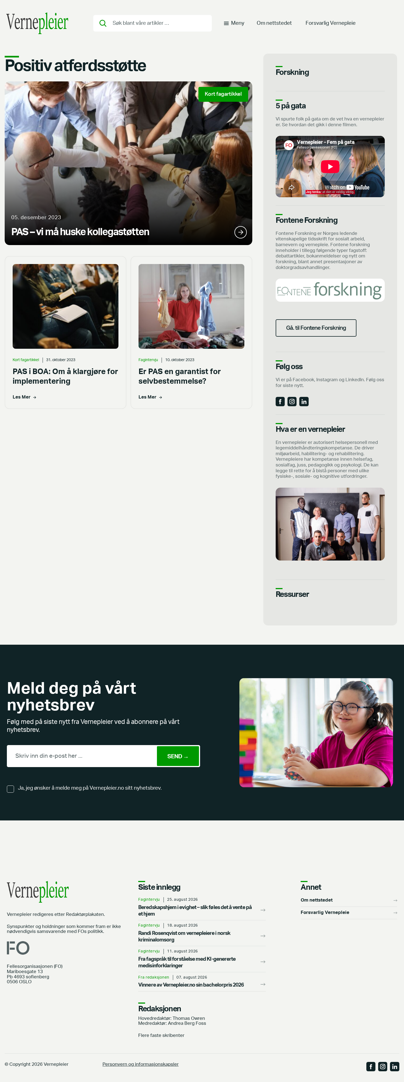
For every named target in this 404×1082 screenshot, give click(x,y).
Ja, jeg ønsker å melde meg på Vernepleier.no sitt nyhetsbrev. (90, 788)
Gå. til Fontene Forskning (316, 328)
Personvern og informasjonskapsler (141, 1064)
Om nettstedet (274, 23)
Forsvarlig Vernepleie (331, 23)
